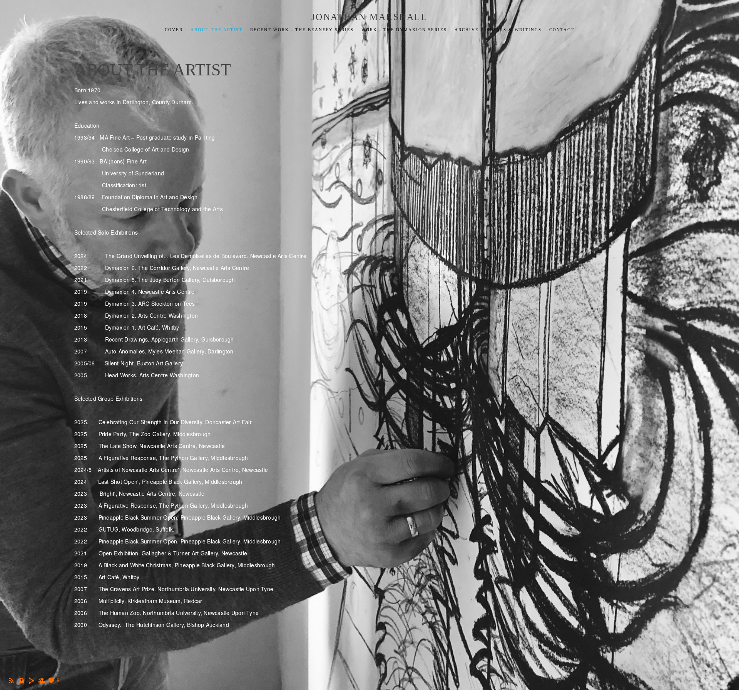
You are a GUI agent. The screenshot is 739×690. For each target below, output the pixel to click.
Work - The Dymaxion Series (404, 29)
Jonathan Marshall (369, 17)
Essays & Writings (514, 29)
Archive (467, 29)
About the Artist (216, 29)
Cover (174, 29)
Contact (561, 29)
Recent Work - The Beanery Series (302, 29)
